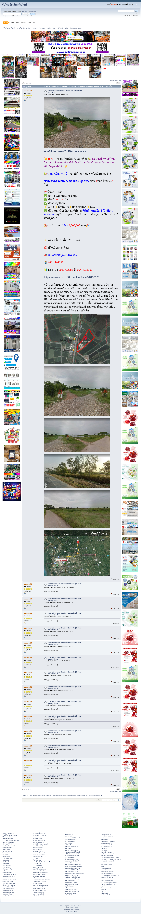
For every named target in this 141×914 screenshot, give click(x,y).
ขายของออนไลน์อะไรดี (106, 843)
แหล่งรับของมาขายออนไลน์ (108, 841)
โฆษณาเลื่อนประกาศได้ (39, 881)
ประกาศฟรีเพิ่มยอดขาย (107, 877)
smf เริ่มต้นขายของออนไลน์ (72, 854)
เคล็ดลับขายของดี (38, 838)
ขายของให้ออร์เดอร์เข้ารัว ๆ (72, 879)
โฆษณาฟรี (5, 853)
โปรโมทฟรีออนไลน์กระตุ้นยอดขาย (110, 875)
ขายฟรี (102, 866)
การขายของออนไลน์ (38, 894)
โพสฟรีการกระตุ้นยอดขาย (107, 871)
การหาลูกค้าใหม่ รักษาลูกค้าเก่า (11, 840)
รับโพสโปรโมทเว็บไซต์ (14, 4)
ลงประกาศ (5, 870)
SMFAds (67, 907)
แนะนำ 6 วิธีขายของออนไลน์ (40, 885)
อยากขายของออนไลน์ (38, 887)
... (29, 83)
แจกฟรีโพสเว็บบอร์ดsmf (39, 869)
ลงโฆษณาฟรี (104, 893)
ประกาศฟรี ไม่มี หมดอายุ (9, 883)
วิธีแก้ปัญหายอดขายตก (106, 837)
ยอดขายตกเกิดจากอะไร (107, 862)
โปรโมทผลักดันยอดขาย (107, 855)
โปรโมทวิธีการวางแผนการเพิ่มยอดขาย (111, 859)
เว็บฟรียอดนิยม (6, 862)
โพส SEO (103, 891)
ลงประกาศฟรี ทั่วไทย (8, 890)
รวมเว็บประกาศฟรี (7, 847)
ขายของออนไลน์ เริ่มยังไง (39, 890)
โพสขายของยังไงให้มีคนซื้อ (71, 870)
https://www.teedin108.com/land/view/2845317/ (71, 277)
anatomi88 (28, 91)
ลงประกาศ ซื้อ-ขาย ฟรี (39, 853)
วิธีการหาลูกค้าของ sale (9, 837)
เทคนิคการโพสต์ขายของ (71, 862)
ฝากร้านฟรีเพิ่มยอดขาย (107, 880)
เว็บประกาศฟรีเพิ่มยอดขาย (108, 884)
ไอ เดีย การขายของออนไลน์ (72, 855)
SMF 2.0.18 (63, 906)
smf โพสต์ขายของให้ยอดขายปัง (73, 864)
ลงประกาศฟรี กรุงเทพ (8, 888)
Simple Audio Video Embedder (71, 909)
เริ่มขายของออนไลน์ (70, 841)
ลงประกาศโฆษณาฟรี (8, 892)
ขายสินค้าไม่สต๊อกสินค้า (71, 839)
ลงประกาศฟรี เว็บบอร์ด (39, 874)
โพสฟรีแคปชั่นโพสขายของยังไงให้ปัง (74, 873)
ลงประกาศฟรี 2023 (8, 894)
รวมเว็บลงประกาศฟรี (8, 895)
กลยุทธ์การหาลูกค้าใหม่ (9, 833)
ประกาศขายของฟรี (106, 887)
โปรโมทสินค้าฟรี (37, 860)
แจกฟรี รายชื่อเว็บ (38, 867)
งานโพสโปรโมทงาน (38, 842)
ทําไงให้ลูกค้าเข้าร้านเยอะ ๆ (40, 835)
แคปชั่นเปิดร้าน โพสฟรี (71, 889)
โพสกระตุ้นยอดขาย (106, 834)
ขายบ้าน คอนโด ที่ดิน (8, 881)
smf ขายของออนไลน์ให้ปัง (71, 884)
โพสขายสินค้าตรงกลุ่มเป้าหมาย (41, 879)
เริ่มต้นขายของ (104, 839)
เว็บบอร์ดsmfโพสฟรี (38, 870)
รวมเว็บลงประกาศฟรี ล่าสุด (10, 845)
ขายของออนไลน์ (37, 883)
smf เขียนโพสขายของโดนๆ (72, 887)
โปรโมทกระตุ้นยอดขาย (107, 873)
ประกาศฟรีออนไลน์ (38, 847)
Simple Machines (78, 906)
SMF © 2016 (70, 906)
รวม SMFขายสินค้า (38, 845)
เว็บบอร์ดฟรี (104, 848)
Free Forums (74, 907)
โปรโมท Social (37, 863)
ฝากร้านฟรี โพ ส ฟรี (8, 887)
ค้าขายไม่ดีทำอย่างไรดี (39, 840)
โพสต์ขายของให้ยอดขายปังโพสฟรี (73, 866)
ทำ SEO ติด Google (8, 858)
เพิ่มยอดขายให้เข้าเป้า (106, 846)
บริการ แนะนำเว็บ (7, 869)
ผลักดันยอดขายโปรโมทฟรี (107, 854)
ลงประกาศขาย (6, 860)
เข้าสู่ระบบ (24, 11)
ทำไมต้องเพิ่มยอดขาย (106, 864)
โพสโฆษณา (6, 863)
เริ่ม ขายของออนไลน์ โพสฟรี (72, 859)
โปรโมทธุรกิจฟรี (37, 858)
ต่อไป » (119, 80)
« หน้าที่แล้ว (113, 80)
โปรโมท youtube (37, 865)
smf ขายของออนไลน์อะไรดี (72, 846)
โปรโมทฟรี (104, 850)
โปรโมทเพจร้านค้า (105, 895)
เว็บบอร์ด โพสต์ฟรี (38, 851)
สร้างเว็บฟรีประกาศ (38, 895)
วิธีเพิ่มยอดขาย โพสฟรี (70, 893)
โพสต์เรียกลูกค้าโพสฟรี (71, 882)
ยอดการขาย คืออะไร (106, 868)
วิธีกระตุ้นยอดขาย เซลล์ (107, 836)
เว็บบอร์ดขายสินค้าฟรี (39, 876)
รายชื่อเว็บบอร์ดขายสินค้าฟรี (40, 872)
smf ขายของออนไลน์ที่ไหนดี (72, 861)
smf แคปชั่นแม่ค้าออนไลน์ (71, 875)
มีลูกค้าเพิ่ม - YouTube (106, 852)
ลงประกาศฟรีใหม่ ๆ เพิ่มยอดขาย (109, 882)
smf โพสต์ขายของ (69, 886)
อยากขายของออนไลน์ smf (71, 850)
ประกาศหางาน (6, 867)
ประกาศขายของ (7, 865)
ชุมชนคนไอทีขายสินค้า (39, 854)
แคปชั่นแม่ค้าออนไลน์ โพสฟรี (72, 877)
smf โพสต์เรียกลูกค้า (70, 880)
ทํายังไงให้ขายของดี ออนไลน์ (10, 835)
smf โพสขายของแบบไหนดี (71, 871)
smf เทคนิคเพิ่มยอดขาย (71, 895)
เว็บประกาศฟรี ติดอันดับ (9, 885)
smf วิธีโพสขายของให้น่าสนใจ (72, 891)
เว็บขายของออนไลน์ (70, 857)
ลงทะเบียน (33, 11)
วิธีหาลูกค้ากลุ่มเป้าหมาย (9, 838)
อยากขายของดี (68, 836)
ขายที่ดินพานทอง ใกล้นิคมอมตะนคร (65, 151)
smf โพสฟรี (68, 845)
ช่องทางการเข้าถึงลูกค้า (8, 842)
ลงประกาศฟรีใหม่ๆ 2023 (39, 856)
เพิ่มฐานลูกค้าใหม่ (7, 844)
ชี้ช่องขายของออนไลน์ (38, 892)
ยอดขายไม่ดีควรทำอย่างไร (107, 861)
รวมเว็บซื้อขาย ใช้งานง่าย (9, 874)
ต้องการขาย (6, 878)
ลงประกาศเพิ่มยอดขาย (106, 879)
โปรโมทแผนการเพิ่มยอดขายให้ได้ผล (110, 857)
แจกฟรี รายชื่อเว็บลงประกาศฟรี (41, 862)
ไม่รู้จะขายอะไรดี (69, 834)
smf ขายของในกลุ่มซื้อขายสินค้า (73, 868)
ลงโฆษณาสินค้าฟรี (7, 851)
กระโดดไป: (99, 800)
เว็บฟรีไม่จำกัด (6, 856)
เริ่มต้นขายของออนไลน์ (39, 888)
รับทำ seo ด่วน (68, 843)
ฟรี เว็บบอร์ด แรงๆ (38, 878)
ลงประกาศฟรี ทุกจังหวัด (9, 876)
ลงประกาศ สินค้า (37, 849)
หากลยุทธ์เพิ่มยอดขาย (39, 833)
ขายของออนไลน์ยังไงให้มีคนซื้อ (72, 837)
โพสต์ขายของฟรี (7, 849)
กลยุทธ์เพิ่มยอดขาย (38, 837)
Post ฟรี (103, 886)
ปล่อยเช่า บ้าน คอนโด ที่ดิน (9, 879)
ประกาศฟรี (5, 854)
